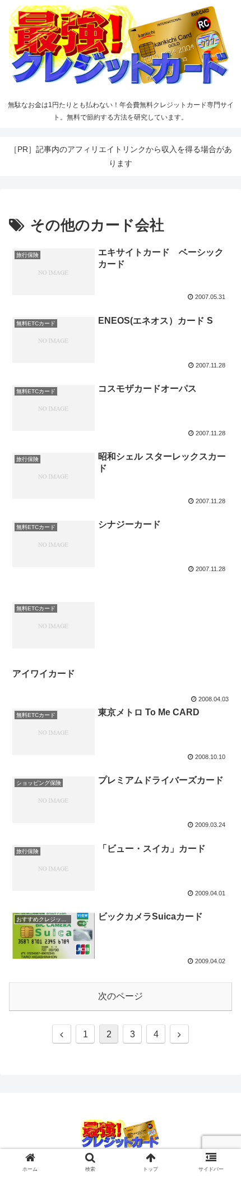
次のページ (120, 996)
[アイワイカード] (120, 586)
